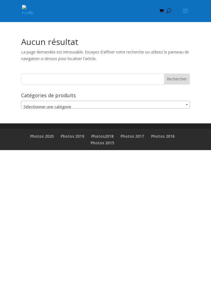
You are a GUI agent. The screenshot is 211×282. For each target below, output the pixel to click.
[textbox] (105, 107)
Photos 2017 (132, 136)
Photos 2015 (102, 142)
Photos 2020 (42, 136)
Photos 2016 (162, 136)
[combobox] (105, 105)
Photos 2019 (72, 136)
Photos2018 (102, 136)
